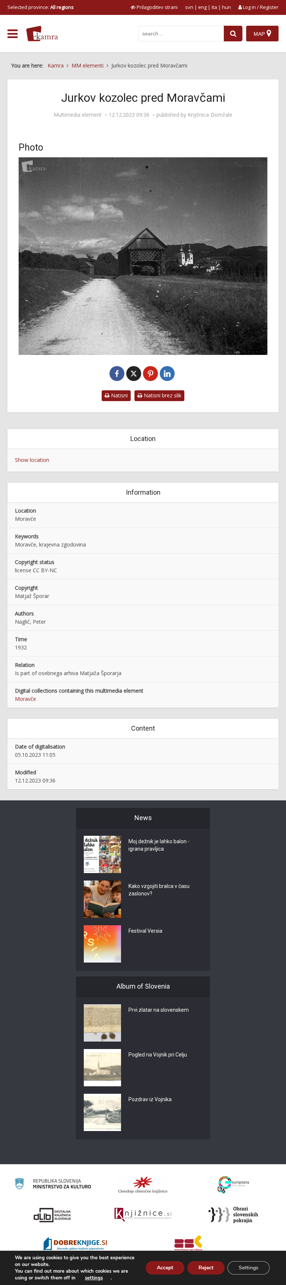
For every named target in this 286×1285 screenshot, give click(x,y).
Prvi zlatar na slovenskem (158, 1010)
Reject (205, 1267)
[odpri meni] (12, 34)
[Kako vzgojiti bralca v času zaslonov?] (102, 899)
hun (226, 7)
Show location (32, 459)
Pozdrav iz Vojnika (150, 1099)
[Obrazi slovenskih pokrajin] (233, 1215)
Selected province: (40, 7)
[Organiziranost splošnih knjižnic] (143, 1184)
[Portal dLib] (52, 1215)
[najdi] (233, 33)
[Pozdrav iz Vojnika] (102, 1112)
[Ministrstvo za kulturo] (52, 1185)
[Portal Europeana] (233, 1184)
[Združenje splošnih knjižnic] (188, 1244)
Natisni (118, 395)
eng (202, 7)
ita (214, 7)
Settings (248, 1267)
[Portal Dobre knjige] (75, 1244)
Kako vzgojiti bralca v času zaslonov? (159, 890)
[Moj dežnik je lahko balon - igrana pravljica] (102, 854)
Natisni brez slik (161, 395)
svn (189, 7)
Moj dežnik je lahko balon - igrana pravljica (159, 845)
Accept (165, 1267)
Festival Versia (145, 931)
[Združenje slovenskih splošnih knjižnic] (143, 1214)
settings (94, 1278)
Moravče (25, 698)
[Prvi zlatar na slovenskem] (102, 1023)
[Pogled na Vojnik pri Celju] (102, 1067)
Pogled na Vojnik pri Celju (157, 1055)
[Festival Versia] (102, 944)
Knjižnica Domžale (210, 114)
